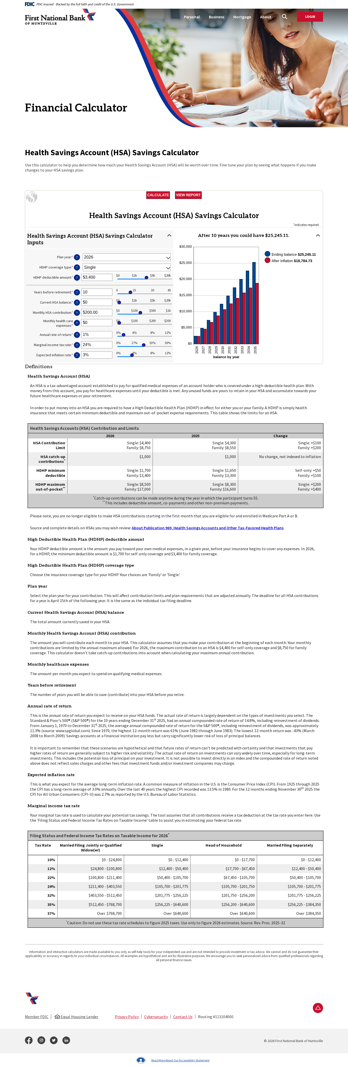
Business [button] (216, 16)
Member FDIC (36, 1016)
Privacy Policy (127, 1016)
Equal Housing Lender (79, 1016)
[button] (99, 239)
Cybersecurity (156, 1016)
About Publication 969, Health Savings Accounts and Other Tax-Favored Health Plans (208, 527)
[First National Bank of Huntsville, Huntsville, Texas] (60, 17)
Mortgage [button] (242, 16)
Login (314, 16)
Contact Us (183, 1016)
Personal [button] (192, 16)
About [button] (265, 16)
